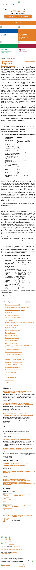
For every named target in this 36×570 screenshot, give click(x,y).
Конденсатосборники (11, 335)
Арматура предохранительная (13, 369)
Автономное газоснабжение (12, 349)
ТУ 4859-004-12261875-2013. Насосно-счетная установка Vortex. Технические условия (16, 464)
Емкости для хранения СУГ (12, 305)
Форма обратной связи (6, 553)
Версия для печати (30, 61)
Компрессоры (9, 320)
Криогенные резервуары (10, 429)
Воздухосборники (10, 333)
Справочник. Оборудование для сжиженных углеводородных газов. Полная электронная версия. (18, 404)
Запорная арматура (10, 372)
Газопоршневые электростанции (14, 354)
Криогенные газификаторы (12, 330)
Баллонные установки (11, 343)
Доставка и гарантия (10, 377)
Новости (7, 388)
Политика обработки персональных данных (11, 549)
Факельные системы (10, 327)
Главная (3, 58)
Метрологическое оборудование (14, 367)
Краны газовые (9, 375)
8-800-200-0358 (18, 11)
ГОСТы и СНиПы (9, 380)
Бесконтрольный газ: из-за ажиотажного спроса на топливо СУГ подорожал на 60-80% (17, 392)
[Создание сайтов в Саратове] (5, 565)
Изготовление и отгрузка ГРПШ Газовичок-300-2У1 (21, 494)
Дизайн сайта (21, 565)
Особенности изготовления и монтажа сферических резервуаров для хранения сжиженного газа (18, 449)
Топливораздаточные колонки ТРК (14, 359)
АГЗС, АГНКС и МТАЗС (11, 325)
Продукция (8, 58)
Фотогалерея (9, 491)
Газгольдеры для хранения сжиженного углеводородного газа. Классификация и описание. (18, 414)
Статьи (7, 382)
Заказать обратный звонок (18, 16)
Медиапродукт (21, 566)
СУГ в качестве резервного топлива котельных (16, 439)
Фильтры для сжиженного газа (13, 362)
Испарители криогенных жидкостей (14, 310)
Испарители (8, 312)
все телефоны (17, 546)
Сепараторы (8, 357)
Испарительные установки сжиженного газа (17, 307)
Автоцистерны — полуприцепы (13, 352)
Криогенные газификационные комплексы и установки (20, 322)
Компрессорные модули (11, 340)
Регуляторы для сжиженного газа (14, 364)
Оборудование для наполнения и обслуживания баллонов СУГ (18, 346)
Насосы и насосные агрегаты (13, 317)
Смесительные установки (12, 315)
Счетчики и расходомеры (12, 338)
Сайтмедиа (11, 544)
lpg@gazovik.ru (14, 552)
